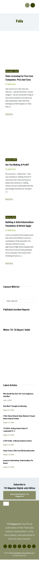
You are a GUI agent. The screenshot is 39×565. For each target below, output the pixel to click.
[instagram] (10, 294)
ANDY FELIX (11, 84)
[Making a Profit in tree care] (19, 127)
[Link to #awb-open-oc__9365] (32, 5)
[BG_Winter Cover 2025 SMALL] (18, 337)
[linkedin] (18, 294)
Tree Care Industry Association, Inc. (21, 553)
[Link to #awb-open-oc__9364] (27, 5)
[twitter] (7, 294)
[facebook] (4, 294)
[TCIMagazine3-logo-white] (19, 511)
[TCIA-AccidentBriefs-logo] (19, 317)
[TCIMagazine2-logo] (11, 3)
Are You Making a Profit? (17, 164)
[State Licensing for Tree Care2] (19, 38)
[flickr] (24, 294)
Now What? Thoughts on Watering (15, 406)
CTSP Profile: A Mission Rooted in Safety (17, 441)
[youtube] (14, 294)
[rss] (21, 294)
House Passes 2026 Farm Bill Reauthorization (19, 451)
